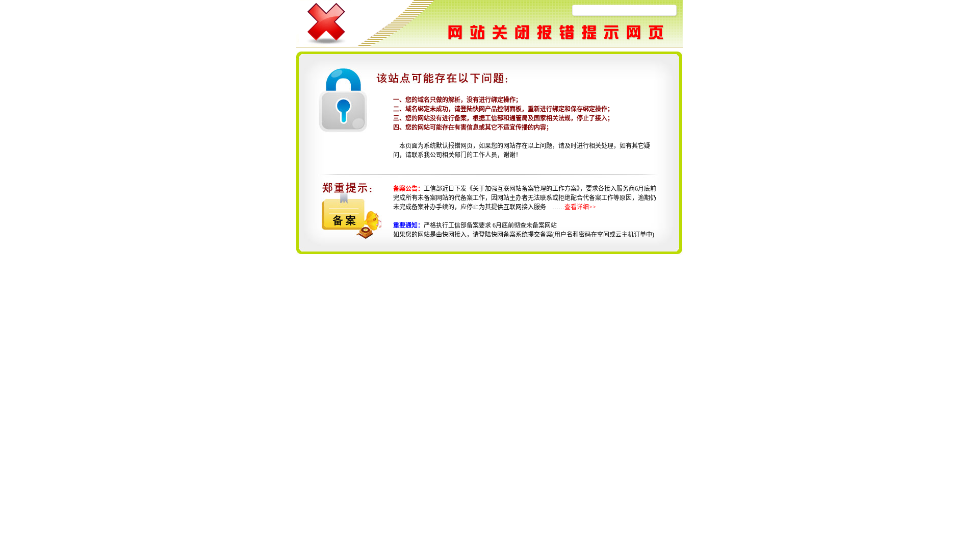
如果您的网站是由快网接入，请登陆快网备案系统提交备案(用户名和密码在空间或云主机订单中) (523, 234)
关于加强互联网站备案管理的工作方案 (525, 188)
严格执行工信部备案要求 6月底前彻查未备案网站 (490, 225)
